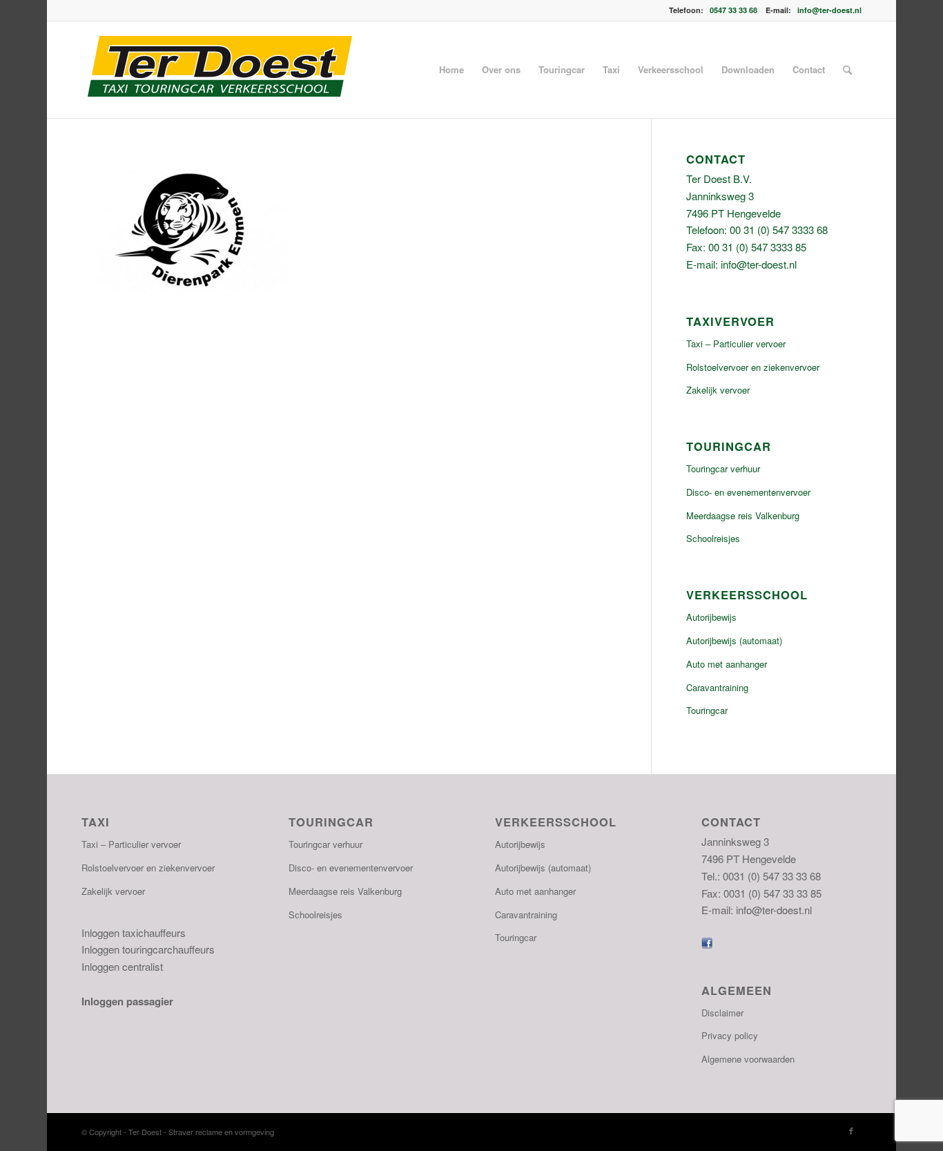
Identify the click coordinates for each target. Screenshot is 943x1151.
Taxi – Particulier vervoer (736, 343)
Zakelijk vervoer (718, 389)
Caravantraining (717, 687)
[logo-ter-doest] (218, 69)
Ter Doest (146, 1131)
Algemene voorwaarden (748, 1058)
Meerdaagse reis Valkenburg (742, 515)
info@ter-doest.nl (829, 10)
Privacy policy (729, 1035)
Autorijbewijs (711, 616)
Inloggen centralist (122, 966)
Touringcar (707, 710)
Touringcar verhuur (723, 468)
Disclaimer (722, 1012)
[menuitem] (451, 69)
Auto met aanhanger (726, 663)
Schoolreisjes (713, 538)
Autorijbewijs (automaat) (734, 640)
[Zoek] (847, 69)
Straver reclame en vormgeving (221, 1131)
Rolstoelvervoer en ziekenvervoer (752, 367)
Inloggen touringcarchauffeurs (148, 949)
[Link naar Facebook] (851, 1130)
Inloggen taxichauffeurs (133, 932)
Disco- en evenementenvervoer (748, 492)
